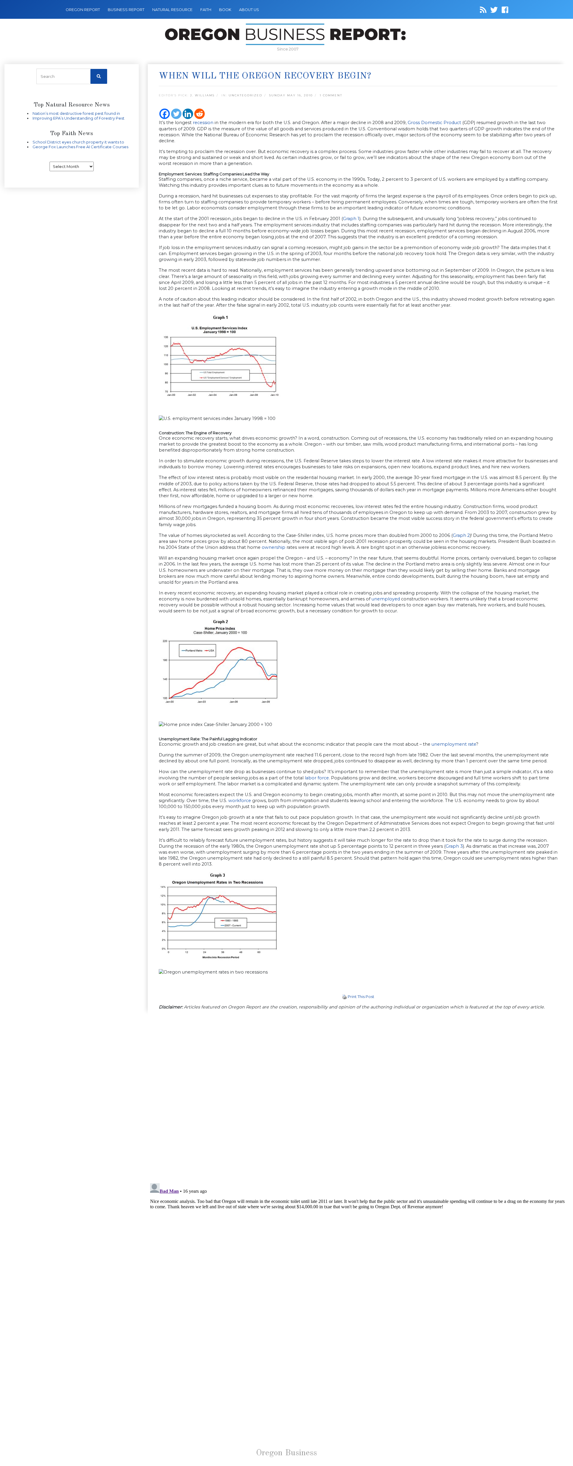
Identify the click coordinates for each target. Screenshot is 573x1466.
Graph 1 (351, 218)
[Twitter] (176, 114)
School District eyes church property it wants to (78, 142)
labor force (317, 778)
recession (203, 122)
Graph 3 (454, 846)
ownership (273, 547)
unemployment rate (454, 744)
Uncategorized (245, 95)
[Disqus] (358, 1097)
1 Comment (331, 95)
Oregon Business (286, 1453)
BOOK (225, 9)
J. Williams (202, 95)
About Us (249, 9)
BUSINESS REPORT (126, 9)
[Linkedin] (188, 114)
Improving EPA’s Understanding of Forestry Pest (78, 118)
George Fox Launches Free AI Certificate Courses (80, 146)
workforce (239, 800)
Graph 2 (461, 535)
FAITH (205, 9)
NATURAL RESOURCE (172, 9)
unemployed (386, 599)
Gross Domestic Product (434, 122)
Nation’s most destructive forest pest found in (76, 113)
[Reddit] (199, 114)
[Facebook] (164, 114)
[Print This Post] (344, 996)
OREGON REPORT (83, 9)
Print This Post (361, 996)
